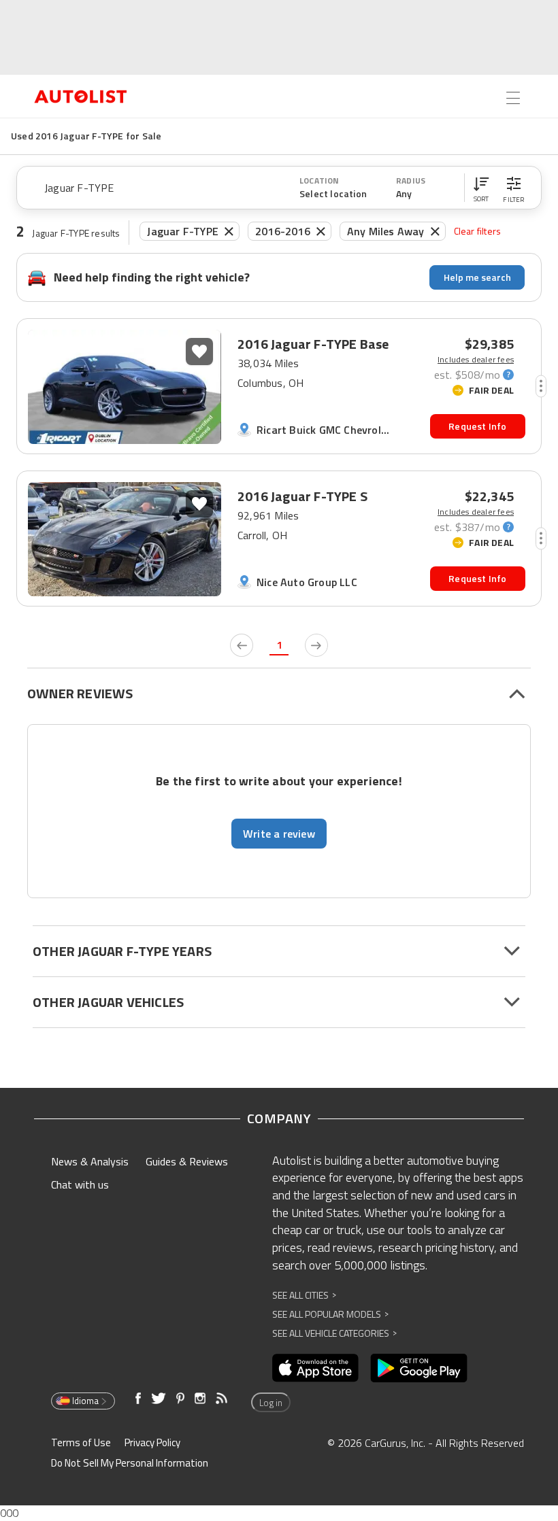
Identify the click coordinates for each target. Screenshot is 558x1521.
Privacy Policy (152, 1442)
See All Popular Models (330, 1314)
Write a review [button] (279, 833)
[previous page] (241, 645)
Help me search (477, 277)
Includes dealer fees (476, 359)
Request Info (477, 426)
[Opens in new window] (315, 1368)
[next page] (316, 645)
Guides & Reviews (187, 1161)
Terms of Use (81, 1442)
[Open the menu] (513, 98)
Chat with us (80, 1184)
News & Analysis (90, 1161)
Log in (270, 1402)
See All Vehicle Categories (334, 1333)
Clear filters (478, 231)
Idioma (85, 1400)
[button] (481, 187)
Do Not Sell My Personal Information (129, 1463)
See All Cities (304, 1295)
